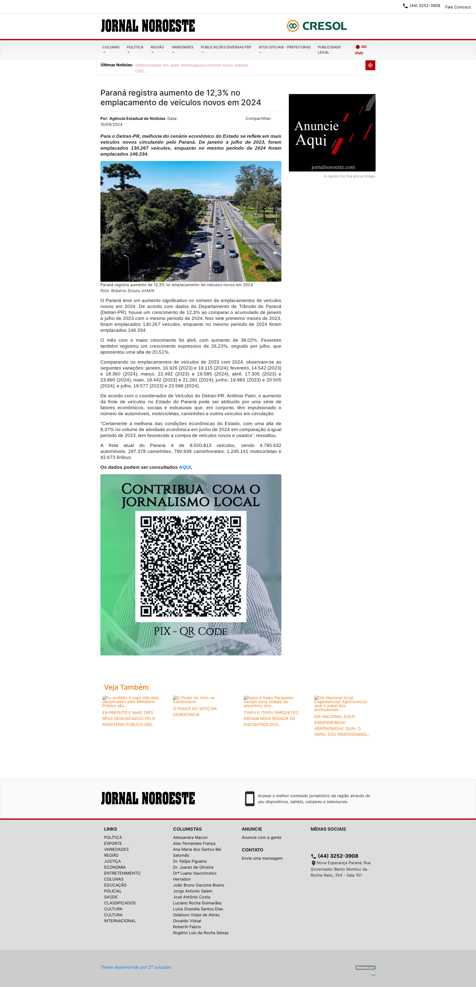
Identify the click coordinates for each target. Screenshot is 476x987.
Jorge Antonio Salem (192, 890)
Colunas (110, 47)
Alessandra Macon (190, 837)
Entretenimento (122, 873)
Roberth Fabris (187, 926)
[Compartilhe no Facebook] (280, 119)
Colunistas (187, 829)
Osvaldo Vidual (187, 920)
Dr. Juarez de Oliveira (193, 867)
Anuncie (252, 829)
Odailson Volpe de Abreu (196, 914)
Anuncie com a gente (261, 837)
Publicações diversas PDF (226, 47)
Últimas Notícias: (117, 64)
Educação (115, 885)
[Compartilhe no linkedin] (275, 119)
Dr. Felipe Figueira (190, 861)
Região (157, 47)
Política (135, 47)
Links (110, 829)
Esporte (113, 843)
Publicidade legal (329, 49)
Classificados (120, 902)
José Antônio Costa (191, 896)
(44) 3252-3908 (334, 856)
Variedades (182, 47)
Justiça (112, 861)
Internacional (120, 920)
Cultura (113, 908)
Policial (113, 890)
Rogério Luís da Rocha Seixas (201, 932)
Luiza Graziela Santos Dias (198, 908)
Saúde (111, 896)
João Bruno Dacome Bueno (198, 885)
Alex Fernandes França (194, 843)
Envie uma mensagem (262, 858)
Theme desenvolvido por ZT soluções (135, 967)
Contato (252, 849)
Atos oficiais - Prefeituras (285, 47)
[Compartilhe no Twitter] (277, 119)
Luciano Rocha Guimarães (197, 902)
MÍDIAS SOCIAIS (328, 829)
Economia (115, 867)
